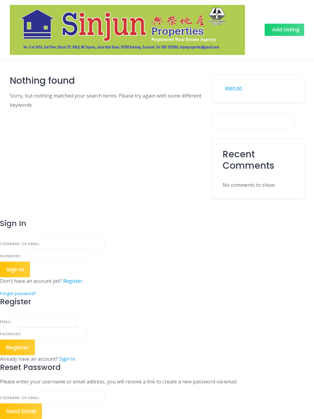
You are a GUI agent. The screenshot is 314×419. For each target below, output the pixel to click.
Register (72, 281)
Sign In (67, 359)
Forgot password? (18, 293)
